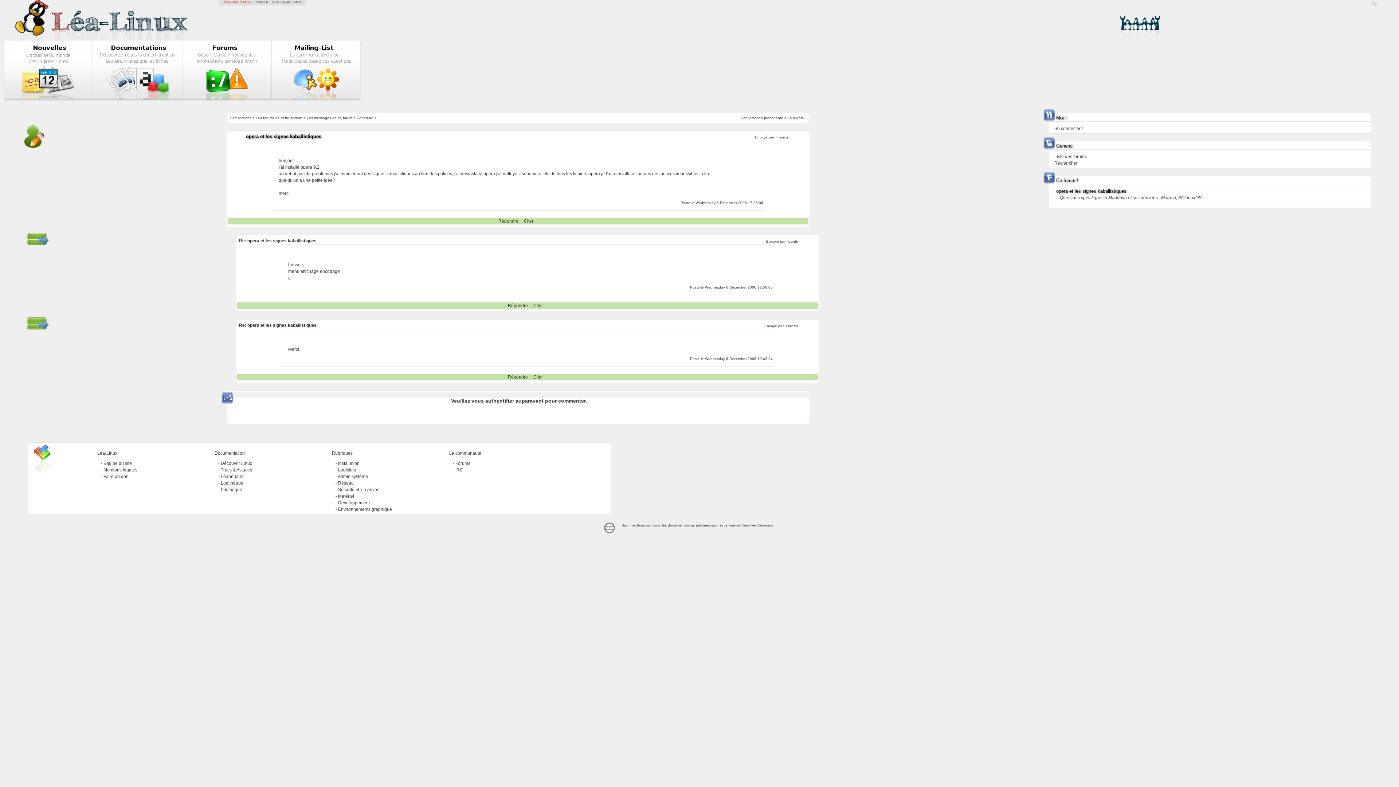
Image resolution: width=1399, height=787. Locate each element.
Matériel (346, 496)
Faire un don (116, 476)
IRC (459, 470)
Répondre (508, 221)
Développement (354, 502)
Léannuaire (232, 476)
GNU (297, 2)
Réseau (346, 483)
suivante (797, 118)
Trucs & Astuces (236, 470)
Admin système (353, 476)
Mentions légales (120, 470)
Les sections (240, 118)
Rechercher (1066, 163)
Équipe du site (117, 463)
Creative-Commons (757, 525)
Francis (782, 137)
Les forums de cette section (279, 118)
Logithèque (232, 483)
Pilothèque (231, 489)
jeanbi (793, 241)
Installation (349, 463)
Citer (528, 221)
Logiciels (347, 470)
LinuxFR (262, 2)
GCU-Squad (281, 2)
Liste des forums (1070, 156)
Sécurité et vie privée (359, 489)
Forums (462, 463)
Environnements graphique (365, 509)
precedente (773, 118)
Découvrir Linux (236, 463)
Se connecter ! (1068, 128)
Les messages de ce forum (329, 118)
